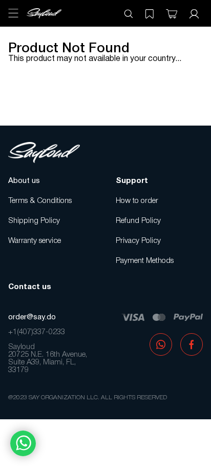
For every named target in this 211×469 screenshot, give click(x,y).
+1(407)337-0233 (36, 332)
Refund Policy (138, 221)
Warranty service (34, 240)
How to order (137, 201)
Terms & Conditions (40, 201)
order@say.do (32, 317)
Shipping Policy (34, 221)
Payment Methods (145, 260)
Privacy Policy (138, 240)
